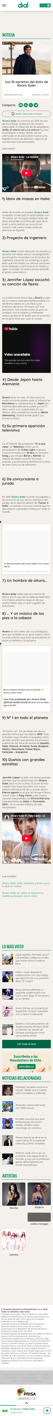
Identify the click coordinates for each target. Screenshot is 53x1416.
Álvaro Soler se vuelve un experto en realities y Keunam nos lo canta (22, 894)
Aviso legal (45, 1374)
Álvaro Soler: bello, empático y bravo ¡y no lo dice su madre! (26, 885)
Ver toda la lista (26, 1044)
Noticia (8, 35)
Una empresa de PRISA (26, 1392)
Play (47, 1410)
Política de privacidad (30, 1378)
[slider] (26, 1405)
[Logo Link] (23, 4)
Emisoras (32, 1374)
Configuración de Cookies (32, 1381)
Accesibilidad (12, 1378)
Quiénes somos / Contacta (14, 1374)
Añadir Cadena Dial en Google (29, 114)
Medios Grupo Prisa (26, 1398)
